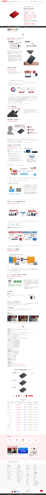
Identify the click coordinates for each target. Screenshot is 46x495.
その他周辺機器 (8, 478)
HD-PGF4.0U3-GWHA (18, 417)
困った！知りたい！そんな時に (28, 468)
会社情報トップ (35, 466)
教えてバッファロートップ (28, 466)
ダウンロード (27, 479)
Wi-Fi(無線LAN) (8, 466)
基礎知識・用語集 (27, 469)
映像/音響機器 (18, 473)
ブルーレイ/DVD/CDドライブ (9, 469)
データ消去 (18, 481)
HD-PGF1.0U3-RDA (18, 427)
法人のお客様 (35, 485)
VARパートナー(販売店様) (36, 482)
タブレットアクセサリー (9, 475)
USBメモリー (8, 470)
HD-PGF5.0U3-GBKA (18, 404)
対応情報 (27, 480)
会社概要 (34, 467)
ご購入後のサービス (28, 474)
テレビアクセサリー (9, 477)
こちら (14, 310)
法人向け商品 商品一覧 (19, 482)
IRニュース (35, 474)
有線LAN (8, 467)
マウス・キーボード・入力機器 (9, 473)
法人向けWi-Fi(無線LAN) (19, 467)
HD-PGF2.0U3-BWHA (18, 419)
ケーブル (8, 472)
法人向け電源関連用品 (19, 478)
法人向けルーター (18, 468)
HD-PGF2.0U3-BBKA (18, 409)
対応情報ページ (16, 156)
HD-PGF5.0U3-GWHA (18, 414)
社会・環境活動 (35, 469)
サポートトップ (27, 478)
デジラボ (27, 470)
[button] (30, 395)
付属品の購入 (27, 484)
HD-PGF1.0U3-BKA (18, 412)
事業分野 (34, 468)
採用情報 (34, 471)
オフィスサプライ (18, 480)
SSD (7, 468)
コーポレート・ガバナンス (36, 478)
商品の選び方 (27, 467)
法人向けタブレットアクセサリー (20, 477)
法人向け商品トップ (18, 466)
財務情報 (34, 477)
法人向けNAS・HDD (18, 469)
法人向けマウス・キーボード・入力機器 (20, 475)
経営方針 (34, 476)
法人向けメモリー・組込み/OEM (19, 471)
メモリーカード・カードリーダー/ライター (10, 471)
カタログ (27, 482)
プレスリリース (35, 470)
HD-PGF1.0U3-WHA (18, 422)
